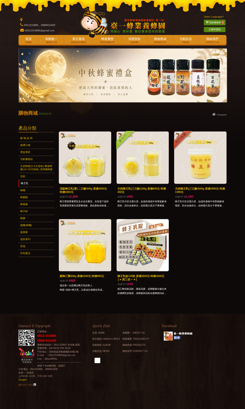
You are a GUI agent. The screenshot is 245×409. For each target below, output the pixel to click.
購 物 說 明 (26, 138)
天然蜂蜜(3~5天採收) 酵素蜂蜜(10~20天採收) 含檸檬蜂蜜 (36, 168)
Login (35, 384)
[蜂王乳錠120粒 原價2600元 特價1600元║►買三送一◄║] (143, 270)
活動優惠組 (26, 159)
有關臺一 (51, 40)
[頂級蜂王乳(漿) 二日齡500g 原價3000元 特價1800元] (85, 183)
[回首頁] (214, 115)
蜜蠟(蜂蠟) (26, 225)
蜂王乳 (24, 183)
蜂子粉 (24, 211)
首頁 (28, 40)
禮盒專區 (25, 152)
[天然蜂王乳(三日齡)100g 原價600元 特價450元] (143, 183)
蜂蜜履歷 (107, 40)
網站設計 (22, 385)
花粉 (22, 176)
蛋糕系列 (25, 239)
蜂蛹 (22, 190)
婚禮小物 (25, 145)
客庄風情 (78, 40)
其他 (22, 246)
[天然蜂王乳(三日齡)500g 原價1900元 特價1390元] (200, 183)
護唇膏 (24, 232)
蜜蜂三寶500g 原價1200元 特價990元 (82, 276)
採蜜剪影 (134, 40)
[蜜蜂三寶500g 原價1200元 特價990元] (85, 270)
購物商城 (160, 40)
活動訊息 (186, 40)
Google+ (22, 379)
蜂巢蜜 (24, 204)
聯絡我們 (212, 40)
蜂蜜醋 (24, 197)
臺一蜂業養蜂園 (122, 22)
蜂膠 (22, 218)
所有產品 (25, 253)
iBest (30, 385)
